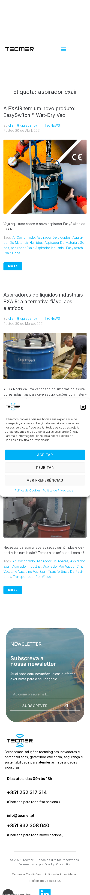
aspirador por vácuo (59, 566)
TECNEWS (52, 125)
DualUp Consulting (58, 864)
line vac (17, 571)
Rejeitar (45, 467)
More (13, 266)
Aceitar (45, 455)
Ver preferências (45, 480)
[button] (83, 407)
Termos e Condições (26, 874)
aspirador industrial (49, 248)
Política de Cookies (28, 490)
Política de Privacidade (58, 490)
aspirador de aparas (52, 561)
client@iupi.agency (22, 125)
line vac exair (36, 571)
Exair (6, 253)
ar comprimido (23, 237)
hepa (16, 253)
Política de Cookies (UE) (46, 880)
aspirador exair (22, 248)
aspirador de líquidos (54, 237)
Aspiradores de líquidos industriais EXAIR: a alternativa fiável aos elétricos (43, 301)
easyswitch (74, 248)
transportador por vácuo (32, 577)
